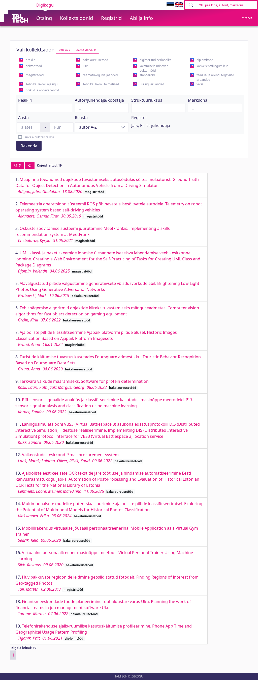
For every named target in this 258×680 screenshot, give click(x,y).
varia (200, 84)
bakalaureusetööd (95, 60)
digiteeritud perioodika (155, 60)
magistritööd (35, 75)
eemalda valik (86, 50)
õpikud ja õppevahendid (42, 90)
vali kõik (64, 50)
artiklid (30, 60)
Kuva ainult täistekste (39, 137)
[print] (30, 165)
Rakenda (29, 146)
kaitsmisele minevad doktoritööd (154, 68)
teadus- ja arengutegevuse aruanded (215, 77)
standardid (147, 75)
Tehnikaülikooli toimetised (101, 84)
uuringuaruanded (152, 84)
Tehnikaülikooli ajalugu (41, 84)
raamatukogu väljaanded (100, 75)
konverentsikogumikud (212, 66)
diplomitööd (205, 60)
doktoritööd (34, 66)
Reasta (81, 117)
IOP (85, 66)
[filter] (17, 165)
